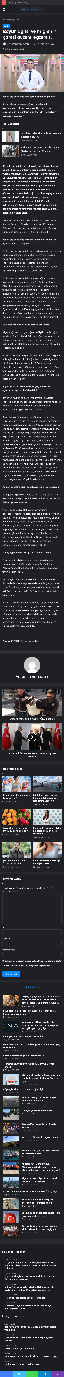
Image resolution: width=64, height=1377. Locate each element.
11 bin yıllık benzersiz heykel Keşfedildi (23, 1036)
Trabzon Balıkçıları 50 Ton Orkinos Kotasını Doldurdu (40, 1152)
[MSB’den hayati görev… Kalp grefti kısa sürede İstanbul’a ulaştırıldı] (47, 784)
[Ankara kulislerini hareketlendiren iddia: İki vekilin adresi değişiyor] (11, 1230)
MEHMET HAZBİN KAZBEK (18, 44)
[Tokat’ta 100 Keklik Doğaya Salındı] (11, 1141)
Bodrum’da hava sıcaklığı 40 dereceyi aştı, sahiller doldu (37, 1201)
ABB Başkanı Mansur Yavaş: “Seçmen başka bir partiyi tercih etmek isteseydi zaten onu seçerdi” (41, 1167)
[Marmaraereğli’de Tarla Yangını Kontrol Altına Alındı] (11, 1101)
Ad (4, 927)
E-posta (6, 938)
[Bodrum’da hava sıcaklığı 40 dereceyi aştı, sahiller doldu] (11, 1203)
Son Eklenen (32, 986)
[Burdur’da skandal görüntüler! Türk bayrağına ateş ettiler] (11, 1217)
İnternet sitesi (9, 949)
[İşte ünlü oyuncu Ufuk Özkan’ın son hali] (16, 850)
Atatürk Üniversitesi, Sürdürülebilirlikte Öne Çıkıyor (30, 1191)
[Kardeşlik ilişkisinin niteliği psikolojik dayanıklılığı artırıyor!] (47, 817)
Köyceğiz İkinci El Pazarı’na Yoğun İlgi (23, 1089)
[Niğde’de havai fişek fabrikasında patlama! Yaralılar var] (11, 1182)
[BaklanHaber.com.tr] (32, 9)
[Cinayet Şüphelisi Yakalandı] (11, 1114)
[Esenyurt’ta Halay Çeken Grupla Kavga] (11, 1128)
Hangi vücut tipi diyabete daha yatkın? (16, 796)
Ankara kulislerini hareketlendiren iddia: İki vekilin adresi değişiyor (40, 1228)
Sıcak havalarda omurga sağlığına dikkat (46, 862)
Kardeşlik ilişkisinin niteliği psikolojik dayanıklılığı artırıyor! (47, 830)
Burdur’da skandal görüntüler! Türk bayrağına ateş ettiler (41, 1214)
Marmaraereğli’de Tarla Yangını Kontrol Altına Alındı (39, 1099)
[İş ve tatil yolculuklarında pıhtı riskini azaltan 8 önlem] (10, 136)
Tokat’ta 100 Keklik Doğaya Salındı (40, 1137)
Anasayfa (9, 20)
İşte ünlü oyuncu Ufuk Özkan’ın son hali (13, 862)
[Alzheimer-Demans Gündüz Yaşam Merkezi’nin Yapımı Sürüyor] (10, 151)
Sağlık (18, 20)
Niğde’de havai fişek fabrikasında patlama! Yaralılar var (40, 1180)
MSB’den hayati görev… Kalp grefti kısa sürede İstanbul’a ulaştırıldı (45, 798)
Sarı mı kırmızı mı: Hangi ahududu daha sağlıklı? (15, 829)
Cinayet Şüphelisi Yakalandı (37, 1110)
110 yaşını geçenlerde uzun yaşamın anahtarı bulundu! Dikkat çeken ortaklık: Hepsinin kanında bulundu (41, 999)
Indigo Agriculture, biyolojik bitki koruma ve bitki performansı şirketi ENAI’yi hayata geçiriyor (41, 1025)
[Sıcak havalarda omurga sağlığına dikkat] (47, 850)
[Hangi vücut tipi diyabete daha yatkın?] (16, 784)
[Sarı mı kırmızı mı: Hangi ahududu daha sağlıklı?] (16, 817)
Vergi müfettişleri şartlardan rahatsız (23, 1055)
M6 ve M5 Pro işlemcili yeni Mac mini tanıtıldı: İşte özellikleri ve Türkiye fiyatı (41, 1078)
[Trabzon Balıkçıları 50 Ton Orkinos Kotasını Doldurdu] (11, 1154)
